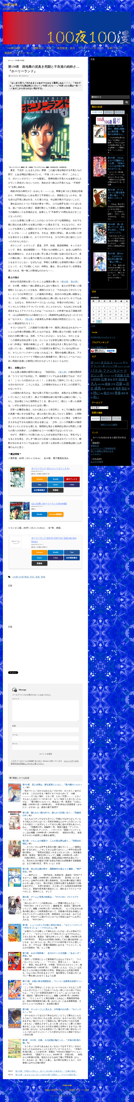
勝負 (26, 577)
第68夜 (65, 281)
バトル (96, 370)
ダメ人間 (127, 366)
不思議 (119, 375)
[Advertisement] (30, 605)
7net (39, 485)
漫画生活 (95, 446)
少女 (113, 384)
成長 (37, 577)
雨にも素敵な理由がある (102, 451)
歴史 (124, 388)
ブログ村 (116, 419)
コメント (15, 699)
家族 (107, 383)
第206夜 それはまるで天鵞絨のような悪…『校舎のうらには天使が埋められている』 (116, 163)
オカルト (107, 362)
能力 (107, 393)
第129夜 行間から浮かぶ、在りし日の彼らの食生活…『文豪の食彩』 (46, 1071)
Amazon (39, 479)
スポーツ (120, 366)
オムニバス (118, 363)
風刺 (123, 393)
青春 (43, 577)
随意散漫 (119, 112)
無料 (103, 425)
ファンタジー (113, 370)
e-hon (72, 485)
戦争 (104, 389)
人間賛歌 (95, 379)
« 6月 (93, 326)
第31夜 (62, 372)
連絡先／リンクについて (18, 52)
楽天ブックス (71, 479)
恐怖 (124, 384)
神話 (101, 393)
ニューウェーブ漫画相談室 (103, 448)
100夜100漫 (10, 4)
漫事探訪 (109, 112)
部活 (112, 393)
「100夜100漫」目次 (16, 48)
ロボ (112, 376)
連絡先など (106, 419)
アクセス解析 (111, 425)
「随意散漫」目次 (64, 48)
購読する (97, 97)
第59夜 (29, 319)
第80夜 (74, 281)
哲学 (115, 379)
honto (55, 485)
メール (15, 735)
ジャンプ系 (111, 366)
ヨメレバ (40, 471)
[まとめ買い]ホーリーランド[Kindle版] (49, 503)
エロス (97, 363)
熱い (96, 393)
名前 (14, 726)
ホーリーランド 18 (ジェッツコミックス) (50, 468)
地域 (121, 379)
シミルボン (96, 454)
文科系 (109, 389)
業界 (118, 388)
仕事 (104, 379)
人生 (126, 375)
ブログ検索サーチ (99, 347)
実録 (102, 384)
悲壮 (32, 577)
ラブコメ (107, 376)
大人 (94, 384)
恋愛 (119, 383)
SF (92, 362)
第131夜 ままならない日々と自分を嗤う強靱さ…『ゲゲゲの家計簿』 (46, 1075)
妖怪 (99, 384)
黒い (96, 397)
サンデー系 (99, 366)
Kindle (55, 479)
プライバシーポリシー (91, 48)
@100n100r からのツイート (103, 337)
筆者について (115, 48)
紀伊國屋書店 (39, 490)
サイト (15, 744)
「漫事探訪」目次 (41, 48)
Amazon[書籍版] (55, 514)
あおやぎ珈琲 (97, 462)
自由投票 (95, 419)
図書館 (55, 490)
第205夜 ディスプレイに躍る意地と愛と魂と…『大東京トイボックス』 (116, 195)
